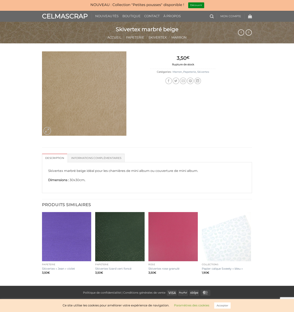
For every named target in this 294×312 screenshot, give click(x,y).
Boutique (131, 16)
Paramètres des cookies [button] (191, 305)
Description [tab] (54, 157)
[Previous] (42, 248)
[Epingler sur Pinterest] (190, 81)
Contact (152, 16)
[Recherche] (212, 16)
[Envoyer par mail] (183, 81)
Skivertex (158, 37)
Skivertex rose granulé (163, 268)
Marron (179, 37)
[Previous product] (249, 32)
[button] (250, 16)
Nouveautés (107, 16)
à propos (172, 16)
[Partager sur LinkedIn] (197, 81)
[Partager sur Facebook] (168, 81)
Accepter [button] (222, 305)
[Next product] (241, 32)
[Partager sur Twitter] (176, 81)
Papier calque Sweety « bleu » (222, 268)
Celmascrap (64, 16)
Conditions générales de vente (144, 292)
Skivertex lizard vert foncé (113, 268)
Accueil (114, 37)
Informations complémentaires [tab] (96, 157)
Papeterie (135, 37)
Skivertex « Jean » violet (58, 268)
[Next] (251, 248)
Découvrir (196, 5)
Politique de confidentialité (102, 292)
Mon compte (230, 16)
